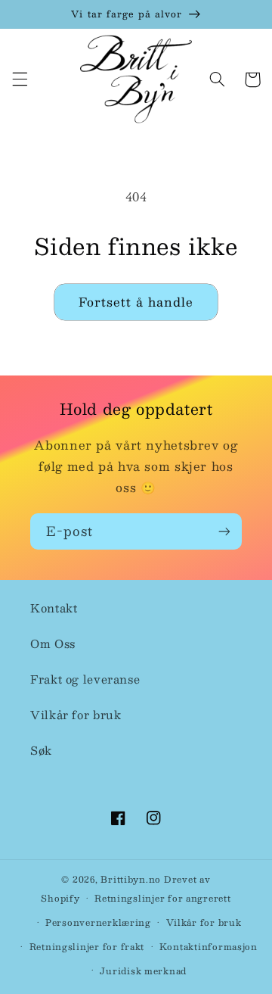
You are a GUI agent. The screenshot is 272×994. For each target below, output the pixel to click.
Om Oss (53, 643)
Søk (41, 750)
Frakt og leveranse (85, 679)
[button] (19, 79)
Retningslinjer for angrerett (162, 898)
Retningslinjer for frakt (87, 946)
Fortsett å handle (136, 301)
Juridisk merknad (143, 971)
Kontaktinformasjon (208, 946)
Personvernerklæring (98, 922)
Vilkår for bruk (75, 715)
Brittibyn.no (130, 879)
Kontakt (53, 608)
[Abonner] (224, 531)
